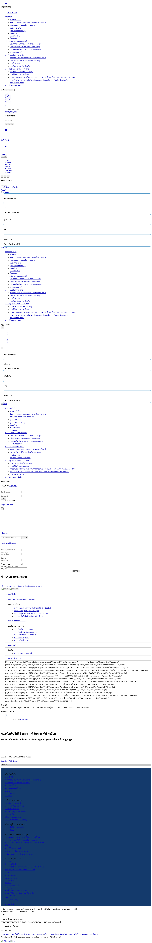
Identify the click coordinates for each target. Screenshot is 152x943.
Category (4, 564)
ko (7, 344)
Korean (8, 106)
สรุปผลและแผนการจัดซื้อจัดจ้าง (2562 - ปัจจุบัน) (32, 608)
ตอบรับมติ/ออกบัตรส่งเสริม (20, 66)
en (7, 334)
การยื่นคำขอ (15, 63)
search (25, 537)
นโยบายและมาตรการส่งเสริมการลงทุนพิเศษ (22, 837)
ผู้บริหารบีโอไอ (15, 28)
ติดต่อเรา (13, 38)
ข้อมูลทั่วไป (9, 814)
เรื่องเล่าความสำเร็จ (13, 817)
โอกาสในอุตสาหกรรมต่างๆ (16, 820)
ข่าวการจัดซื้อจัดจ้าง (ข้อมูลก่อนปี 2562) (29, 616)
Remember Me (10, 501)
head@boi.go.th (11, 112)
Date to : (4, 558)
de (7, 336)
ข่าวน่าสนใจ (12, 645)
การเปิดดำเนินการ (17, 83)
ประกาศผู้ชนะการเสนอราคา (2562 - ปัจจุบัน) (31, 613)
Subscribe (4, 154)
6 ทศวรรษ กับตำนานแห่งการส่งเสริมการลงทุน (28, 22)
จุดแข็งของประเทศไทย (14, 803)
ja (7, 342)
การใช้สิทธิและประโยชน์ (19, 74)
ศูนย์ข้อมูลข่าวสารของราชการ (17, 890)
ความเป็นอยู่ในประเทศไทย (15, 811)
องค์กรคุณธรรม (11, 900)
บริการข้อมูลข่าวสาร (9, 586)
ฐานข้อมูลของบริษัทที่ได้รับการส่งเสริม (20, 870)
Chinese (8, 102)
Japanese (8, 104)
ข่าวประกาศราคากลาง (16, 621)
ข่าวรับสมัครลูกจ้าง (21, 638)
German (8, 98)
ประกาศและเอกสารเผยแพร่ (16, 41)
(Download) (24, 719)
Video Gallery (10, 880)
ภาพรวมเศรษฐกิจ (12, 809)
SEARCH (76, 571)
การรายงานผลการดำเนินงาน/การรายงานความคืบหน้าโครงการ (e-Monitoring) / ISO (42, 77)
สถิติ (7, 872)
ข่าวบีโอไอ (12, 594)
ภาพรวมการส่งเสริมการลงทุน (21, 72)
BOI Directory (15, 36)
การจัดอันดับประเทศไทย (14, 806)
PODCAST (9, 897)
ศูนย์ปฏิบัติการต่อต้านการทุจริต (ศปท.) (20, 893)
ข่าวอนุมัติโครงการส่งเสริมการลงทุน (22, 599)
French (7, 100)
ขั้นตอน (8, 846)
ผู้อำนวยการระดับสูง (17, 31)
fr (7, 338)
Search (4, 533)
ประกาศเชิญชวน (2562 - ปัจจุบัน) (26, 611)
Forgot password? (7, 505)
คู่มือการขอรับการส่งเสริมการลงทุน (19, 854)
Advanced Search (9, 543)
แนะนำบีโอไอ (15, 20)
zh (7, 340)
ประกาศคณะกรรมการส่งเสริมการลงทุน (25, 44)
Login (3, 498)
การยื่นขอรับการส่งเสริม (14, 55)
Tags (2, 569)
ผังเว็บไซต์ (5, 140)
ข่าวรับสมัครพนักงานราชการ (25, 632)
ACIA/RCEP (10, 895)
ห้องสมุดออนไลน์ (12, 885)
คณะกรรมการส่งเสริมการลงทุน (22, 25)
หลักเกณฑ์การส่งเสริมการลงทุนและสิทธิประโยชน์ (24, 843)
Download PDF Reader (9, 761)
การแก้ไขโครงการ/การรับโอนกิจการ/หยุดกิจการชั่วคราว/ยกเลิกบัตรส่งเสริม (39, 80)
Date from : (5, 552)
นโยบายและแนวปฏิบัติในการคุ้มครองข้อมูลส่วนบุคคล (22, 934)
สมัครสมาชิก (12, 13)
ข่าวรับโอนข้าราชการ (22, 640)
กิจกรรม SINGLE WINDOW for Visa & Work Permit (24, 867)
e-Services (9, 888)
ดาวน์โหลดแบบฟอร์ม (13, 86)
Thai (7, 94)
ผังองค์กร (13, 33)
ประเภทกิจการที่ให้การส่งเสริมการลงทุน (25, 61)
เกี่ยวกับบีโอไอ (10, 17)
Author (3, 566)
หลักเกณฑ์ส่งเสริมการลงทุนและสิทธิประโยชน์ (28, 58)
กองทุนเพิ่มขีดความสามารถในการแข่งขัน (26, 49)
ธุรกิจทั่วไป (9, 830)
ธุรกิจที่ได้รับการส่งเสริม (14, 827)
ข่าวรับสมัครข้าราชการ (23, 629)
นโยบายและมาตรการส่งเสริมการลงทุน (25, 47)
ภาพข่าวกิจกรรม (14, 658)
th (7, 332)
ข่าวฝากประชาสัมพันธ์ (23, 653)
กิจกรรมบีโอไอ (11, 864)
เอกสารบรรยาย (11, 878)
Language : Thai (8, 90)
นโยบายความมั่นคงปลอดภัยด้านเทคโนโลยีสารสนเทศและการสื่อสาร (71, 934)
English (8, 96)
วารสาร (8, 883)
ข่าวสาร (8, 861)
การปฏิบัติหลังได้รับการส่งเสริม (17, 69)
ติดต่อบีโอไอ (10, 904)
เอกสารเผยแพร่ (16, 52)
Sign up (13, 486)
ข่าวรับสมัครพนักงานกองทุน (25, 635)
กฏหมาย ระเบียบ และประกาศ (16, 851)
